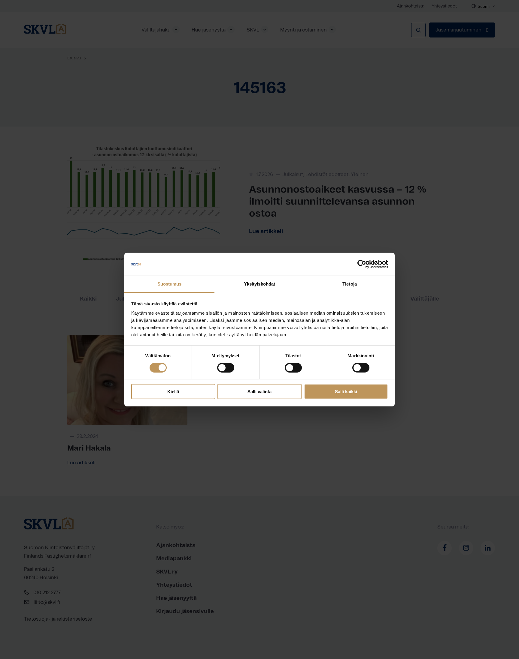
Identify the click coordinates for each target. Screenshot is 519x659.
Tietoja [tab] (349, 283)
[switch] (225, 367)
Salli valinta (259, 391)
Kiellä (173, 391)
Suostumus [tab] (169, 283)
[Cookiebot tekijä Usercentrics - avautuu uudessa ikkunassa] (361, 264)
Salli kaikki (346, 391)
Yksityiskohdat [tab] (259, 283)
